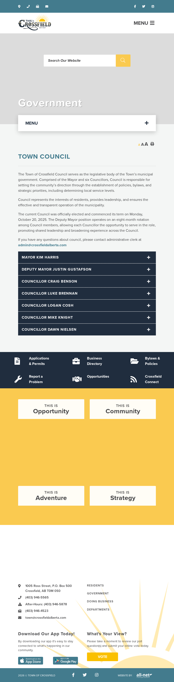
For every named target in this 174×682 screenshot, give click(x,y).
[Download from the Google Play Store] (65, 661)
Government (98, 593)
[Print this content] (152, 144)
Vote (102, 657)
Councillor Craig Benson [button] (49, 281)
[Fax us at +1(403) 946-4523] (38, 6)
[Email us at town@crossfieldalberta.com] (47, 6)
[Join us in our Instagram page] (154, 6)
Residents (95, 585)
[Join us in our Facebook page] (136, 6)
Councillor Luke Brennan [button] (50, 293)
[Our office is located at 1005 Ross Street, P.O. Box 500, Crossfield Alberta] (20, 6)
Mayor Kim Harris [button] (40, 257)
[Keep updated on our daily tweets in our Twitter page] (144, 6)
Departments (98, 609)
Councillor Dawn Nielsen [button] (49, 329)
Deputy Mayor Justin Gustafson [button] (57, 269)
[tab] (87, 257)
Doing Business (100, 601)
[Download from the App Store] (30, 661)
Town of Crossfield (34, 22)
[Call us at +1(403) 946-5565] (29, 6)
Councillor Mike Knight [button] (47, 317)
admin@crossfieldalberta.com (42, 245)
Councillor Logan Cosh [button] (48, 305)
